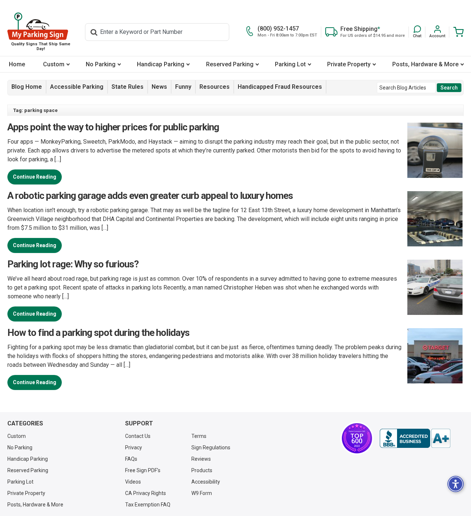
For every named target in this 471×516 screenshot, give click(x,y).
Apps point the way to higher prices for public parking (113, 127)
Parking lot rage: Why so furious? (73, 264)
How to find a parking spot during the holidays (98, 332)
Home (17, 64)
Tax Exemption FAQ (147, 505)
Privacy (133, 447)
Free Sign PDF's (142, 470)
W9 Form (201, 493)
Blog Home (26, 86)
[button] (417, 31)
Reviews (201, 459)
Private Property (349, 64)
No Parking (101, 64)
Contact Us (137, 436)
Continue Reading (34, 177)
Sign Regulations (210, 447)
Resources (214, 86)
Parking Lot (290, 64)
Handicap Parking (160, 64)
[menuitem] (17, 64)
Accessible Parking (76, 86)
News (159, 86)
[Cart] (456, 32)
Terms (198, 436)
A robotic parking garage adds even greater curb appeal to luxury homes (150, 195)
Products (201, 470)
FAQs (131, 459)
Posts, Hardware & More (425, 64)
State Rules (127, 86)
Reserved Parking (230, 64)
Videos (133, 482)
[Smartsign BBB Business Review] (415, 438)
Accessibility (205, 482)
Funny (183, 86)
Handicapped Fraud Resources (280, 86)
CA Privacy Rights (145, 493)
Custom (53, 64)
